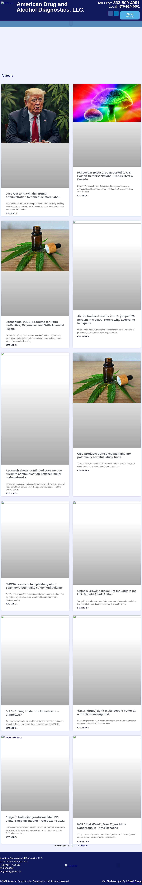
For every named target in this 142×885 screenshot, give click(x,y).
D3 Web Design (134, 881)
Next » (84, 845)
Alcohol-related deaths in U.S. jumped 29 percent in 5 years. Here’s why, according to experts (106, 320)
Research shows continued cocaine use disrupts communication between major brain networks (34, 474)
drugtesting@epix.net (10, 871)
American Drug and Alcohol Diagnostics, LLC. (51, 7)
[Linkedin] (116, 13)
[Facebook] (110, 13)
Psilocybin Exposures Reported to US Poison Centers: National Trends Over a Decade (105, 176)
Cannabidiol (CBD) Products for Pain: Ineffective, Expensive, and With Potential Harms (35, 325)
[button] (71, 23)
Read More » (11, 213)
